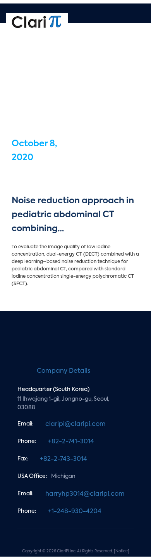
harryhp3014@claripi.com (85, 494)
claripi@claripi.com (75, 424)
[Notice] (121, 551)
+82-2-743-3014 (63, 459)
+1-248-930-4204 (74, 512)
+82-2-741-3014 (71, 442)
